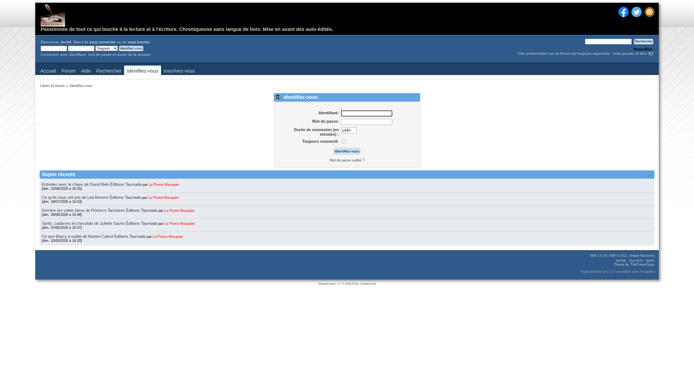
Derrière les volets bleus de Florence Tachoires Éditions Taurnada (100, 210)
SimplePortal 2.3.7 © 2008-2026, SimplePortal (347, 283)
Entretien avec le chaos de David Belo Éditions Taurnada (92, 184)
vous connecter (102, 42)
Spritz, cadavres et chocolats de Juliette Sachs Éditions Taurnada (100, 223)
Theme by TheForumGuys (634, 264)
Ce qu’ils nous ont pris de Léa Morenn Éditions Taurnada (92, 197)
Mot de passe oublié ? (347, 160)
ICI (650, 53)
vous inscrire (138, 42)
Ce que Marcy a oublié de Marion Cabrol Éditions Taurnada (94, 236)
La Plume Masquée (164, 185)
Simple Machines (642, 256)
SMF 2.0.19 (598, 256)
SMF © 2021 (618, 256)
